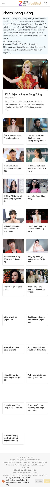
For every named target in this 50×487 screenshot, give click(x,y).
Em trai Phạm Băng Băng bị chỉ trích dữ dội (12, 259)
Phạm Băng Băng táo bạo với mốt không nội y (37, 228)
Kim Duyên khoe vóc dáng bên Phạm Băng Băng (36, 407)
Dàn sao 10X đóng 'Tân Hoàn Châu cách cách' (37, 168)
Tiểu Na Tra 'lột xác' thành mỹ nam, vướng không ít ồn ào (37, 138)
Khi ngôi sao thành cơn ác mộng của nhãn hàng (12, 228)
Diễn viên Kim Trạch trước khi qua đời (12, 168)
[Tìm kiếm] (46, 3)
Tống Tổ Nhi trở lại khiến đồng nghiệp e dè (13, 198)
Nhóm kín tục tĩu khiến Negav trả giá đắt (12, 377)
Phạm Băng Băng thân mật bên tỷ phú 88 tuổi (36, 289)
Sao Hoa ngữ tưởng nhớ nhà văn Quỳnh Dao (36, 319)
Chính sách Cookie (19, 482)
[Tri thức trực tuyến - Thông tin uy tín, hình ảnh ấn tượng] (29, 3)
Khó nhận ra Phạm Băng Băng (23, 94)
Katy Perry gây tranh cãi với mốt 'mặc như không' (11, 438)
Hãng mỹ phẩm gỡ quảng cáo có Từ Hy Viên (36, 259)
